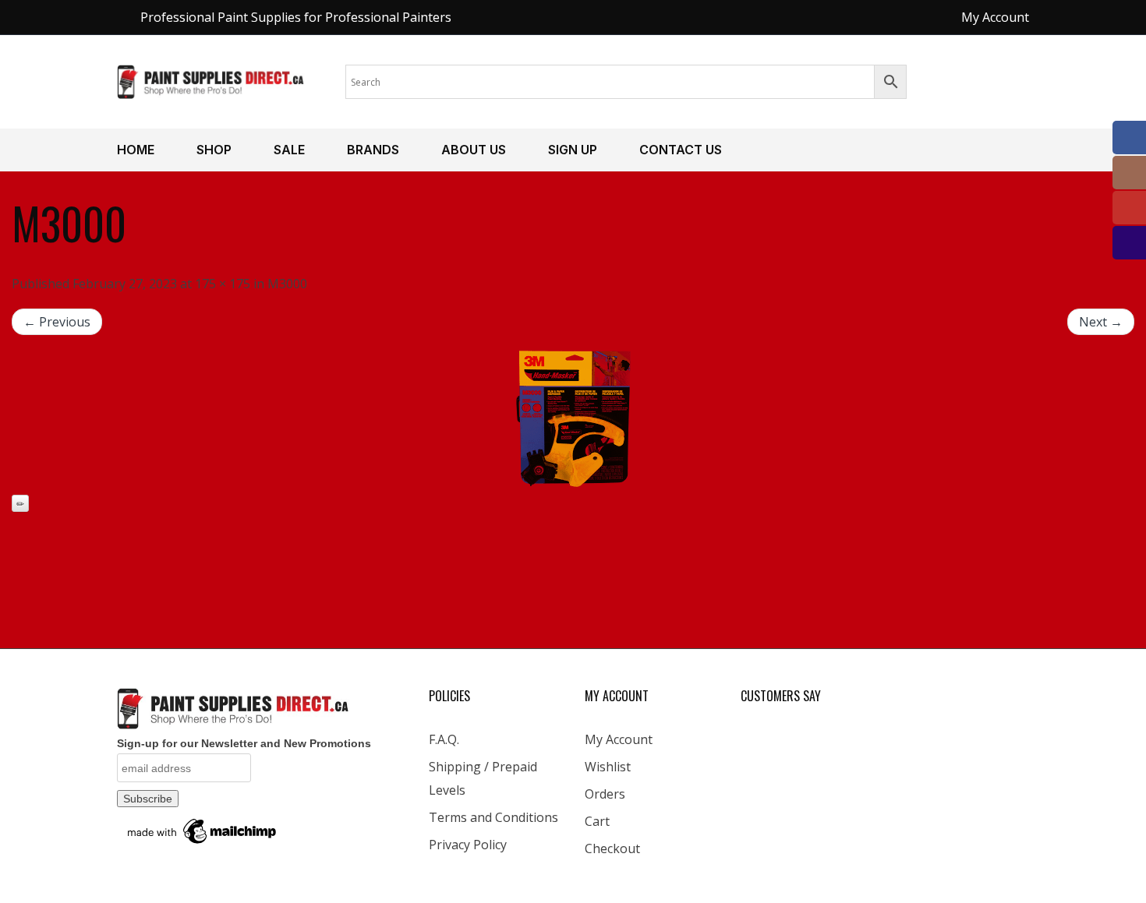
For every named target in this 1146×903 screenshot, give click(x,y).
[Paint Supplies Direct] (211, 80)
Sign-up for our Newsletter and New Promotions (244, 743)
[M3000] (573, 419)
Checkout (612, 848)
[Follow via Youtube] (1129, 207)
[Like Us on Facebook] (1129, 137)
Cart (597, 821)
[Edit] (20, 503)
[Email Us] (1129, 242)
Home (135, 149)
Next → (1101, 321)
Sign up (572, 149)
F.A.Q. (444, 739)
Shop (214, 149)
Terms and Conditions (493, 817)
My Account (619, 739)
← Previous (56, 321)
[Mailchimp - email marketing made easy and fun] (202, 830)
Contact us (680, 149)
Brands (373, 149)
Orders (605, 793)
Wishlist (608, 766)
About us (473, 149)
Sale (289, 149)
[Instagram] (1129, 172)
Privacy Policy (468, 844)
